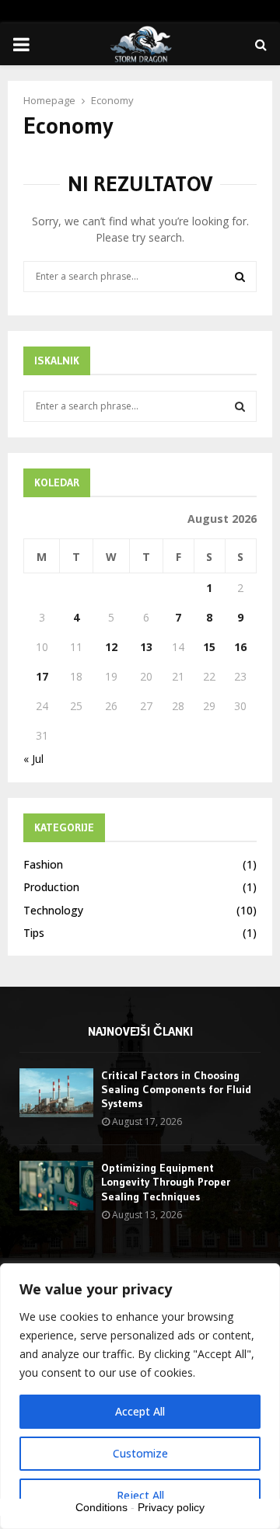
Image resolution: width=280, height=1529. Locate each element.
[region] (140, 1396)
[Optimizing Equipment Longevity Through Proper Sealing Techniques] (56, 1185)
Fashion (43, 864)
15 (209, 646)
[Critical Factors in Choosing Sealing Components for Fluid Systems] (56, 1092)
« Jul (33, 758)
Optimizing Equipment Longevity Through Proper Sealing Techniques (165, 1182)
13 (146, 646)
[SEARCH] (240, 406)
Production (51, 886)
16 (240, 646)
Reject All (140, 1495)
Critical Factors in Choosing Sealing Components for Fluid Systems (176, 1089)
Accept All (140, 1411)
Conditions (101, 1507)
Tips (33, 932)
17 (42, 676)
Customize (140, 1453)
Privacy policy (171, 1507)
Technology (53, 910)
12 (111, 646)
